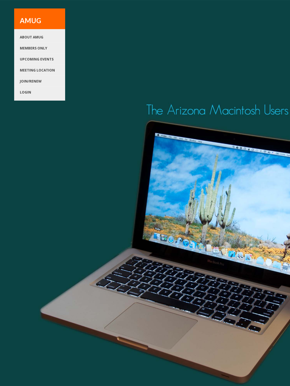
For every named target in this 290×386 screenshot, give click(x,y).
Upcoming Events (37, 59)
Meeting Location (37, 70)
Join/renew (31, 81)
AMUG (30, 20)
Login (25, 92)
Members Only (33, 48)
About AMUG (31, 37)
